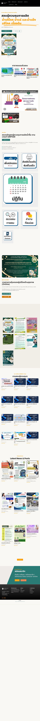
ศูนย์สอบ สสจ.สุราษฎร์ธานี (6, 422)
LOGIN (16, 4)
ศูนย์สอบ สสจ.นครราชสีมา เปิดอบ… (32, 78)
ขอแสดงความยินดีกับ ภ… (32, 534)
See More (20, 559)
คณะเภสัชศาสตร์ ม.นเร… (6, 508)
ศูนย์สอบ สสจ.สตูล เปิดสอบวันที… (19, 404)
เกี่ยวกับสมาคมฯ (14, 1)
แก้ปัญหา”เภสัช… (17, 543)
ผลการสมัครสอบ (32, 591)
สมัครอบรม (31, 590)
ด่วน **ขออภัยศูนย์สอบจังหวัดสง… (19, 442)
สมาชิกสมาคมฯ (11, 4)
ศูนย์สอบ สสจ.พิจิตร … (31, 511)
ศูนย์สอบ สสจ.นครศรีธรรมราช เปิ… (19, 422)
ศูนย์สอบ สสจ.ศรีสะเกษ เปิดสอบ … (7, 440)
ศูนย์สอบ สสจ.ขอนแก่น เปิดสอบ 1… (7, 387)
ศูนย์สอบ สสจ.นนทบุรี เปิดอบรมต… (20, 76)
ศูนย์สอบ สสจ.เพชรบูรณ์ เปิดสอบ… (6, 404)
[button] (2, 45)
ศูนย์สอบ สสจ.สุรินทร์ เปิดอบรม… (6, 76)
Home (9, 1)
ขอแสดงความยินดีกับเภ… (32, 478)
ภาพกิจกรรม (26, 1)
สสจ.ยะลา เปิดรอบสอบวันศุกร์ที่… (32, 387)
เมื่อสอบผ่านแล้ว (20, 1)
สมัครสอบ (31, 589)
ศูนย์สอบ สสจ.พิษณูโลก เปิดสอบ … (32, 422)
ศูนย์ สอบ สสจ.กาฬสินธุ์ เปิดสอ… (32, 404)
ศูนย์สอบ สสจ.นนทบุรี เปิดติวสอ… (32, 440)
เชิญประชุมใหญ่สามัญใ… (6, 478)
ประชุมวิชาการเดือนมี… (6, 543)
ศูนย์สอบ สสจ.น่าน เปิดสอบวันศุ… (19, 387)
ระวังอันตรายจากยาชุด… (19, 510)
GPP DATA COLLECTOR (19, 478)
